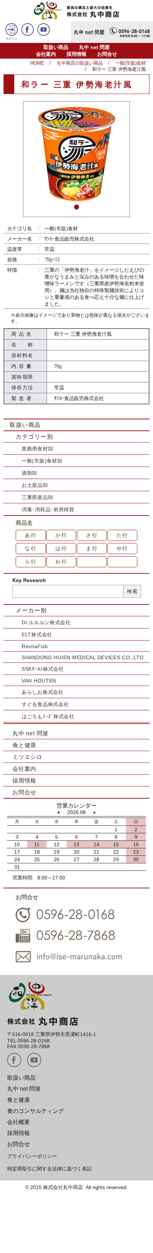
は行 (62, 548)
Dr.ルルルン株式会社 (46, 622)
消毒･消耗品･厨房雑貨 (48, 509)
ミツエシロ (27, 757)
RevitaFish (35, 646)
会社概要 (18, 1122)
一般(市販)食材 (130, 63)
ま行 (92, 548)
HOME (37, 63)
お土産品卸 (35, 485)
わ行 (62, 561)
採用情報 (76, 54)
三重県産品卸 (37, 497)
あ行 (31, 535)
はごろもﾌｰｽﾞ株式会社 (48, 716)
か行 (62, 535)
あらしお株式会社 (43, 692)
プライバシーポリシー (32, 1156)
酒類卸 (29, 473)
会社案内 (46, 54)
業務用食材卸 (37, 449)
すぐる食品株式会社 (45, 704)
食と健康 (24, 745)
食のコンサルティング (35, 1111)
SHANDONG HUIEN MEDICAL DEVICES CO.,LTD (82, 657)
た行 (123, 535)
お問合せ (107, 54)
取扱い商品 (55, 47)
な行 (31, 548)
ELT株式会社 (37, 634)
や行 (123, 548)
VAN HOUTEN (39, 681)
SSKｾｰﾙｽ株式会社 (43, 669)
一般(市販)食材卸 (42, 461)
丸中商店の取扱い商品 (80, 63)
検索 (132, 591)
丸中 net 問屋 (94, 47)
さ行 (92, 535)
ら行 (31, 561)
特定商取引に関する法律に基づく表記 (49, 1168)
